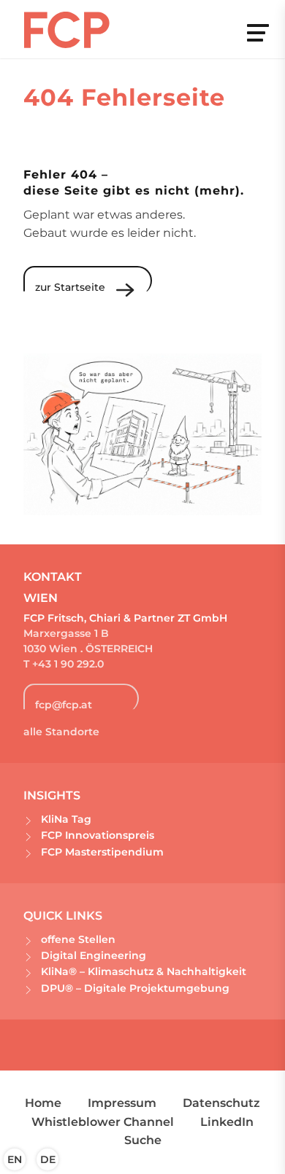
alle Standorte (61, 731)
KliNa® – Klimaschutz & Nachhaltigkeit (143, 971)
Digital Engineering (93, 955)
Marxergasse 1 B (66, 633)
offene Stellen (78, 939)
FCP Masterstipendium (102, 851)
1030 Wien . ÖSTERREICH (88, 648)
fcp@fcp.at (63, 704)
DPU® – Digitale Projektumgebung (135, 988)
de (48, 1159)
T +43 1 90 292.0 (65, 663)
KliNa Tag (66, 819)
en (14, 1159)
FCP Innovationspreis (97, 835)
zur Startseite (70, 287)
